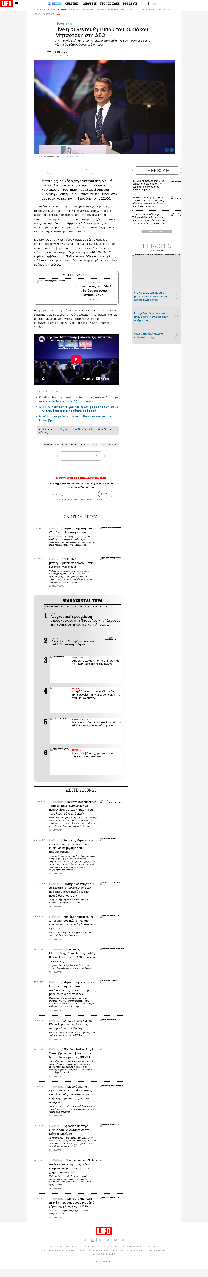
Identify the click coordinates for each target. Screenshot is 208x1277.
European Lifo (164, 9)
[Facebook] (167, 150)
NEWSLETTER (92, 1246)
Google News (77, 429)
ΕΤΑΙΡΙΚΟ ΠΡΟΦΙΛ (132, 1246)
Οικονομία (74, 9)
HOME (37, 14)
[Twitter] (172, 150)
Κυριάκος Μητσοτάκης (59, 190)
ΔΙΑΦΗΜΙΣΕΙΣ (111, 1246)
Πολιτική (62, 9)
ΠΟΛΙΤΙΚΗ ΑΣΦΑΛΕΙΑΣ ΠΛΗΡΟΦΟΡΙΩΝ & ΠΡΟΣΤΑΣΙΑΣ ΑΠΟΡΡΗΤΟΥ (74, 1250)
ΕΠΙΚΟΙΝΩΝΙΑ (73, 1246)
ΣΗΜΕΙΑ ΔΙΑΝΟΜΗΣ (157, 1250)
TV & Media (101, 9)
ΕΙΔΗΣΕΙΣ (46, 14)
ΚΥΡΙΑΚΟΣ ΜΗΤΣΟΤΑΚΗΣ (75, 444)
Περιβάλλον (148, 9)
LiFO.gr (61, 429)
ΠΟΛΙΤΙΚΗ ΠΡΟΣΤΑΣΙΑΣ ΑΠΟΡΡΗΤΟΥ (89, 500)
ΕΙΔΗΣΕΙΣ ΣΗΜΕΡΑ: (49, 391)
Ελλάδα (41, 9)
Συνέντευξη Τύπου (109, 444)
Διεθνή (51, 9)
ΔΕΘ (94, 444)
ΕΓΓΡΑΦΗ (105, 494)
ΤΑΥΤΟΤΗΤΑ (54, 1246)
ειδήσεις (43, 432)
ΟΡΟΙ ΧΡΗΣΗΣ (63, 500)
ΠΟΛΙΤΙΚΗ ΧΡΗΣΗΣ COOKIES (127, 1250)
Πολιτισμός (88, 9)
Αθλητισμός (133, 9)
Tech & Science (117, 9)
